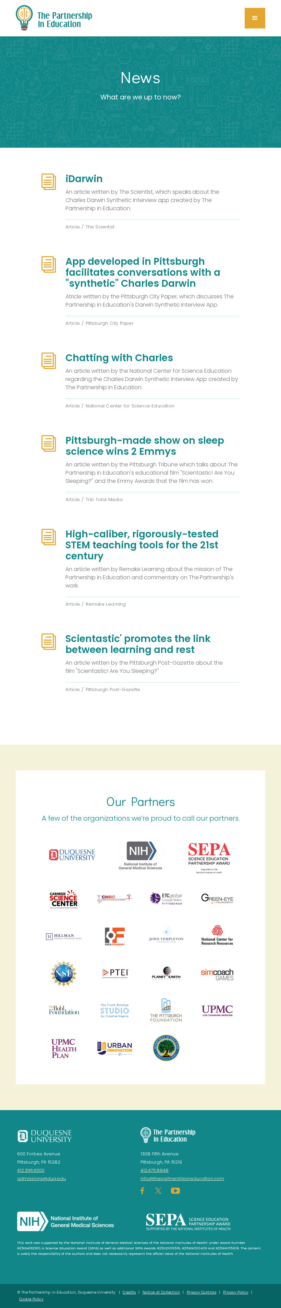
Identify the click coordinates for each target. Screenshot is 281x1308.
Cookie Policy (31, 1299)
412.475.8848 (154, 1170)
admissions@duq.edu (41, 1178)
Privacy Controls (201, 1292)
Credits (129, 1292)
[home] (54, 18)
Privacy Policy (235, 1292)
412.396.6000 (31, 1170)
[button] (255, 18)
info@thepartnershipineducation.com (182, 1178)
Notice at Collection (161, 1292)
